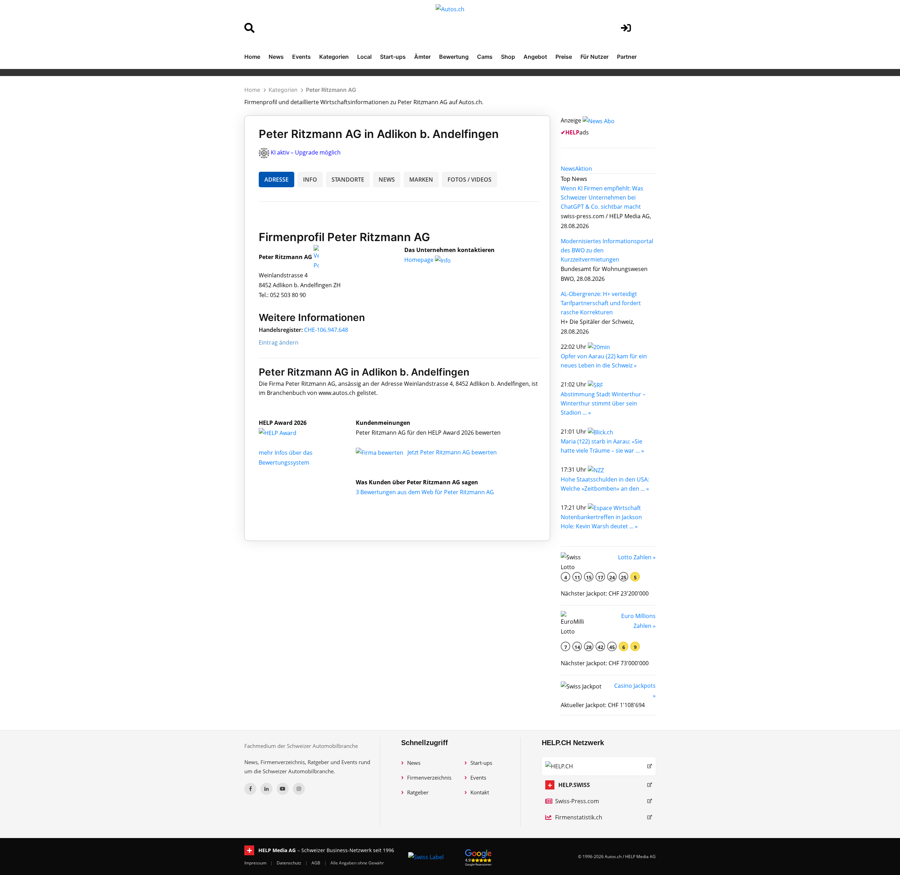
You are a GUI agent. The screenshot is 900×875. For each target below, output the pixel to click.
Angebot (535, 56)
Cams (485, 56)
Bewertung (454, 56)
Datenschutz (289, 863)
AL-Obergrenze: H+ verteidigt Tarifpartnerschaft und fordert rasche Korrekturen (601, 303)
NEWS (387, 179)
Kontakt (479, 792)
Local (364, 56)
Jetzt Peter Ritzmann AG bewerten (452, 452)
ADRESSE (276, 179)
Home (252, 56)
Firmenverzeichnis (429, 777)
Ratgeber (418, 792)
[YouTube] (283, 789)
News (276, 56)
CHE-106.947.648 (326, 330)
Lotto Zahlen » (637, 557)
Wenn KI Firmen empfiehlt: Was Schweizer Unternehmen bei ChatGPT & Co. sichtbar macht (602, 197)
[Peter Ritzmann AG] (285, 432)
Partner (627, 56)
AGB (316, 863)
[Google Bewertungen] (478, 856)
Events (301, 56)
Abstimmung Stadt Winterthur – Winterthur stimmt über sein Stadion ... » (603, 403)
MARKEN (421, 179)
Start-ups (393, 56)
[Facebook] (250, 789)
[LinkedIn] (266, 789)
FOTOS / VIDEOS (469, 179)
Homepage (419, 260)
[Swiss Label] (426, 856)
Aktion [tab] (583, 168)
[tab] (568, 168)
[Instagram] (299, 789)
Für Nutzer (594, 56)
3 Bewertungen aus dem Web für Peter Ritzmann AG (425, 492)
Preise (563, 56)
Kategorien (334, 56)
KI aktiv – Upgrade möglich (306, 152)
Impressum (256, 863)
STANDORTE (348, 179)
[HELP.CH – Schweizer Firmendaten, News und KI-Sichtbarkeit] (599, 766)
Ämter (422, 56)
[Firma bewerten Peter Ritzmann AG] (380, 452)
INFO (310, 179)
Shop (508, 56)
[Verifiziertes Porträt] (316, 257)
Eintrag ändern (278, 342)
